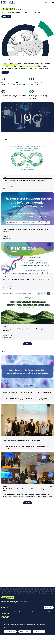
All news (28, 502)
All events (28, 343)
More (5, 72)
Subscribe (48, 607)
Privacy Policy (5, 613)
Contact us (6, 16)
